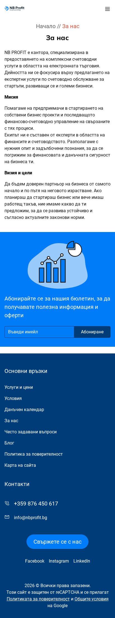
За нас (11, 420)
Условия (13, 398)
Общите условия (92, 599)
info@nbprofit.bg (30, 517)
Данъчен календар (24, 409)
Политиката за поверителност (38, 599)
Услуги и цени (18, 387)
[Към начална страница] (14, 8)
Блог (9, 443)
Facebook (34, 561)
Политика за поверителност (33, 454)
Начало (46, 26)
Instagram (59, 561)
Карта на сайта (20, 465)
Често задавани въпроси (30, 431)
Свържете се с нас (57, 541)
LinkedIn (81, 561)
